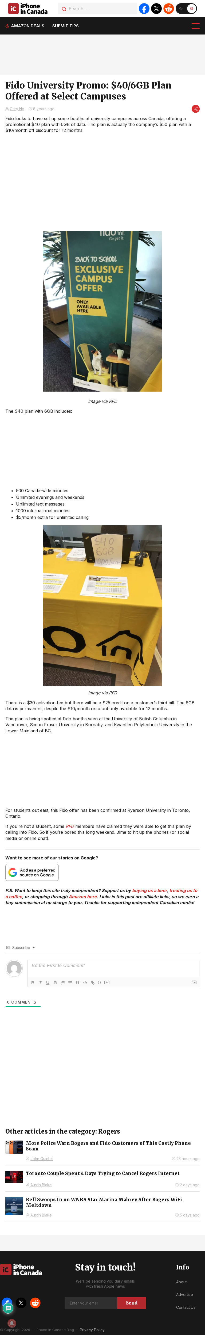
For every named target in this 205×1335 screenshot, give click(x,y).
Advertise (184, 1294)
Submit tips (65, 25)
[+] (107, 982)
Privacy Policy (92, 1330)
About (181, 1282)
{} (99, 982)
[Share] (196, 109)
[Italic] (40, 983)
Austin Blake (41, 1185)
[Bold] (33, 983)
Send (131, 1303)
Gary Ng (17, 108)
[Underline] (48, 983)
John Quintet (41, 1158)
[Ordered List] (62, 983)
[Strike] (55, 983)
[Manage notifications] (11, 1323)
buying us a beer (149, 890)
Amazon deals (27, 25)
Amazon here (83, 896)
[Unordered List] (70, 983)
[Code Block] (85, 983)
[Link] (92, 983)
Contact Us (185, 1307)
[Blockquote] (77, 983)
